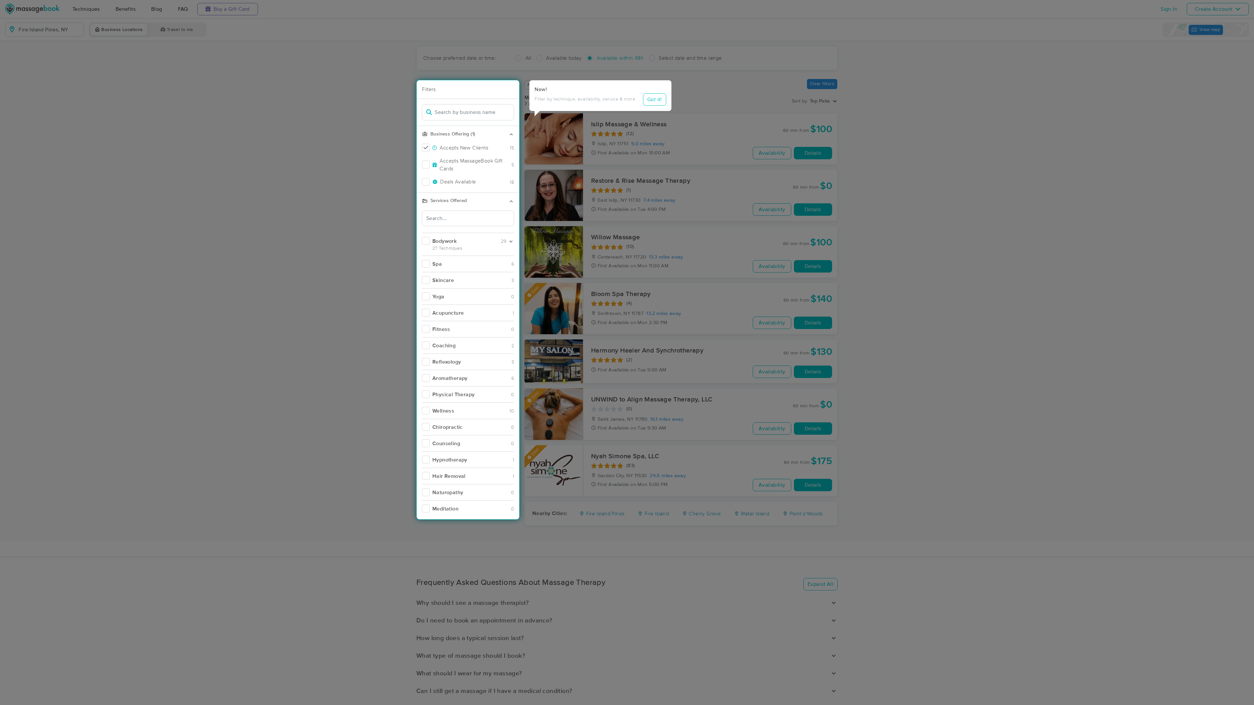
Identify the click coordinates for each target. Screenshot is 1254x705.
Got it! (654, 99)
